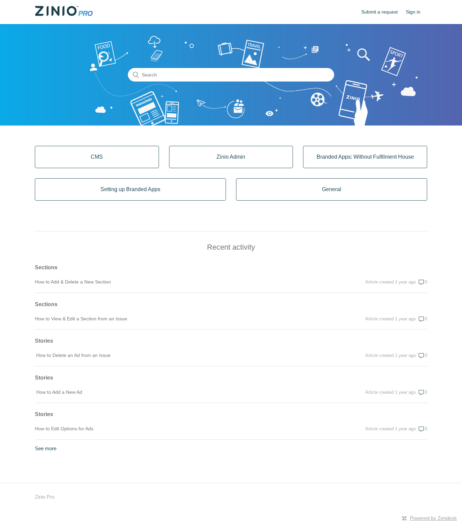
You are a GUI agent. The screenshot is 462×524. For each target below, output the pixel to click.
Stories (44, 341)
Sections (46, 267)
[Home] (64, 14)
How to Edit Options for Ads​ (64, 428)
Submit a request (379, 12)
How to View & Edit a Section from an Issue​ (81, 318)
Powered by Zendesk (433, 518)
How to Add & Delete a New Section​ (73, 281)
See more (45, 448)
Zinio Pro (44, 497)
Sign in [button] (413, 12)
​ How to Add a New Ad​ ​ (59, 392)
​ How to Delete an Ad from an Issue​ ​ (73, 355)
